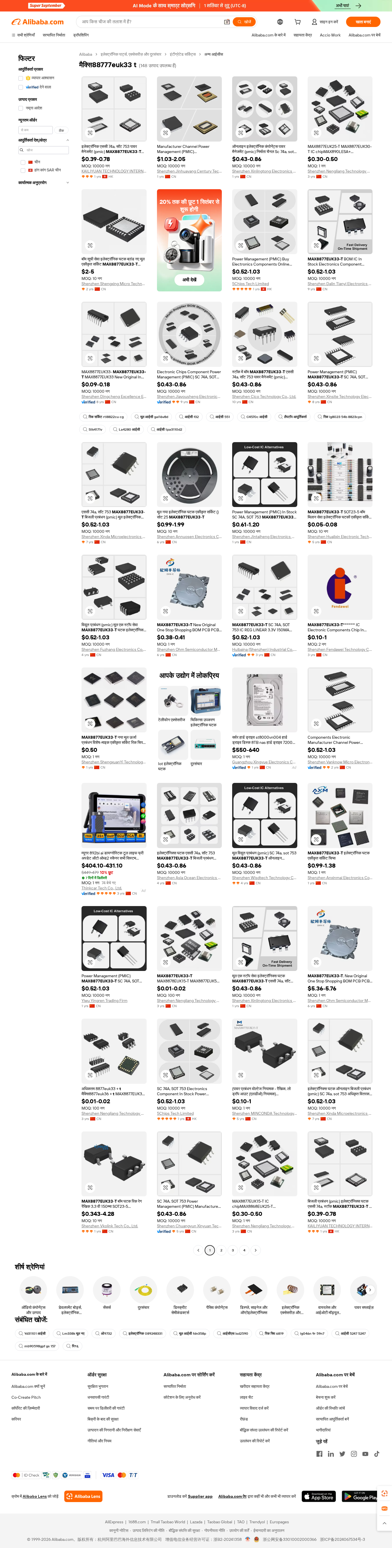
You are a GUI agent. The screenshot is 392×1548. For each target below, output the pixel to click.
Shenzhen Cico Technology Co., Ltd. (264, 396)
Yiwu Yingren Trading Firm (104, 1000)
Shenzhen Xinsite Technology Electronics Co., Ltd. (340, 396)
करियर (16, 1419)
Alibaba (85, 54)
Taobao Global (219, 1522)
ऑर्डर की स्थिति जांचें (330, 1408)
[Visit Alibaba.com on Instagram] (353, 1453)
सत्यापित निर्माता (175, 1386)
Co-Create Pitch (26, 1397)
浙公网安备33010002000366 (290, 1539)
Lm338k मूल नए (73, 1334)
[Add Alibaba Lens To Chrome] (83, 1496)
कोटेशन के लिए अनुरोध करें (182, 1397)
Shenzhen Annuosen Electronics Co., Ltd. (189, 536)
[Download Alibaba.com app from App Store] (319, 1496)
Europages (279, 1522)
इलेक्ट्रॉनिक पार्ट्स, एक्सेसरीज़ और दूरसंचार (131, 54)
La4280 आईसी (129, 429)
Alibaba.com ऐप (232, 1496)
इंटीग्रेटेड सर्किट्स (183, 54)
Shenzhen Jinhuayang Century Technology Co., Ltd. (189, 171)
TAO (240, 1522)
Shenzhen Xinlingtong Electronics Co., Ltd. (264, 171)
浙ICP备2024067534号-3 (342, 1539)
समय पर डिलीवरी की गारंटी (106, 1408)
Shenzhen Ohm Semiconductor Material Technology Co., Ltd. (189, 649)
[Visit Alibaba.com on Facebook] (319, 1453)
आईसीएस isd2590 (235, 1334)
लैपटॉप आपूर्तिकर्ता (295, 417)
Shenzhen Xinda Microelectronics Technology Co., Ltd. (114, 536)
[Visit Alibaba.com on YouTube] (365, 1453)
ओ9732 (106, 1334)
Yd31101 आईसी (35, 1334)
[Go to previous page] (198, 1250)
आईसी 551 (223, 417)
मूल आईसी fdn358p (192, 1334)
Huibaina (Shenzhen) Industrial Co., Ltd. (264, 649)
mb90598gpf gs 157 (39, 1346)
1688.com (137, 1522)
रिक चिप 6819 (274, 1334)
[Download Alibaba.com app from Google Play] (361, 1496)
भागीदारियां (323, 1430)
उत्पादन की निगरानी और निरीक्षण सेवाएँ (114, 1430)
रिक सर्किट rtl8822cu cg (106, 417)
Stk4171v (95, 429)
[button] (227, 21)
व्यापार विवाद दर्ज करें (254, 1408)
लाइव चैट (246, 1397)
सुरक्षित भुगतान (98, 1386)
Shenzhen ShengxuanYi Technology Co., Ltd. (114, 762)
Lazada (196, 1522)
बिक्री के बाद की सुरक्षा (103, 1419)
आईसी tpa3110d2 (169, 429)
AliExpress (114, 1522)
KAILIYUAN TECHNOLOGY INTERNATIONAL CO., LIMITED (114, 171)
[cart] (298, 22)
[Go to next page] (256, 1250)
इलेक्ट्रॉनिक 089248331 (145, 1334)
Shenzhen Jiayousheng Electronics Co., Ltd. (189, 396)
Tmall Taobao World (168, 1522)
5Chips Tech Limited (250, 283)
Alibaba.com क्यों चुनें (28, 1386)
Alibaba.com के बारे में (29, 1374)
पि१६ (75, 1346)
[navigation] (43, 653)
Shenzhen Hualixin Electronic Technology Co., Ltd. (340, 536)
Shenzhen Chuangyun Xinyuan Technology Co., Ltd (189, 1226)
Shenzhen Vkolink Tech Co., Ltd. (109, 1226)
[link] (384, 1493)
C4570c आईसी (257, 417)
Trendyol (257, 1522)
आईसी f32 (192, 417)
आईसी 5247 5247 (353, 1334)
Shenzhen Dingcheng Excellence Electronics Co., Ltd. (114, 396)
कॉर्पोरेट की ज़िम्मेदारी (25, 1408)
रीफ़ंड (244, 1419)
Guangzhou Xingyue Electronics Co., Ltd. (264, 762)
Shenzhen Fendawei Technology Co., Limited (340, 649)
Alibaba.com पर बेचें (332, 1386)
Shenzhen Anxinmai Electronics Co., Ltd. (340, 877)
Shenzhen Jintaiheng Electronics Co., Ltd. (264, 536)
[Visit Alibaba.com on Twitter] (342, 1453)
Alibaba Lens (35, 1496)
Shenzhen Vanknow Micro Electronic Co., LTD (340, 762)
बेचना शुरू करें (325, 1397)
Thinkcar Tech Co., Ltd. (101, 888)
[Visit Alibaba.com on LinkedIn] (330, 1453)
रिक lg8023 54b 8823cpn (342, 417)
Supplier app (200, 1496)
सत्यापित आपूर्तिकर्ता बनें (332, 1419)
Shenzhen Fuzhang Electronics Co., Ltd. (114, 649)
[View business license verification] (248, 1539)
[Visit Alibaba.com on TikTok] (376, 1453)
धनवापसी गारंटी (98, 1397)
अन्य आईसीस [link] (213, 54)
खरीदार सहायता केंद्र (254, 1386)
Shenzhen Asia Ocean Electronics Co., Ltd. (189, 877)
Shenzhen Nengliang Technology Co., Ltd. (340, 171)
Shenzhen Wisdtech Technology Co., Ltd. (264, 877)
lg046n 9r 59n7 (312, 1334)
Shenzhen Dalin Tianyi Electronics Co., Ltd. (340, 283)
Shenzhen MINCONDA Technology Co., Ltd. (264, 1113)
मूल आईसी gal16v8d (154, 417)
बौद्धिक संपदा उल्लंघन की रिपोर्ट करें (264, 1430)
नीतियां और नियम (99, 1441)
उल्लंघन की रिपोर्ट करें (255, 1441)
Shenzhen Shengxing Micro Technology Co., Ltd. (114, 283)
